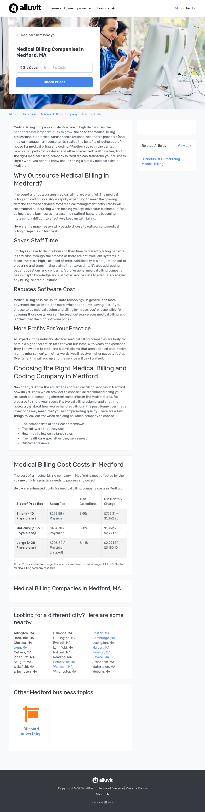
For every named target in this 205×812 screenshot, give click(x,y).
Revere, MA (100, 657)
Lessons (103, 8)
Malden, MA (101, 647)
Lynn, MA (20, 647)
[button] (113, 8)
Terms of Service (111, 788)
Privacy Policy (136, 788)
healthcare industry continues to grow (43, 132)
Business (54, 8)
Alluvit (14, 114)
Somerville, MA (64, 662)
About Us (103, 794)
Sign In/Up (186, 8)
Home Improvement (79, 8)
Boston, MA (101, 633)
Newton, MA (101, 652)
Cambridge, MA (103, 638)
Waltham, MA (63, 667)
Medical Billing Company (59, 114)
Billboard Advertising (31, 731)
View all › (184, 146)
